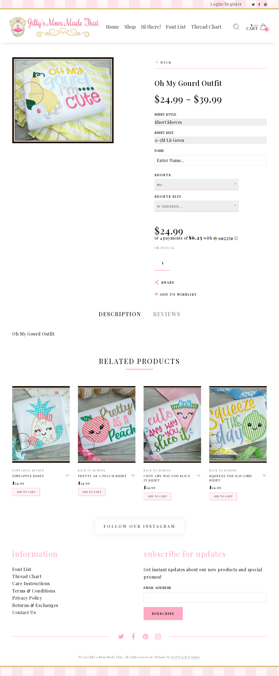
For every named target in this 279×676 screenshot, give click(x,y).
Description (120, 314)
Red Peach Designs (185, 657)
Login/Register (226, 4)
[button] (196, 238)
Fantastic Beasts (28, 470)
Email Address (157, 587)
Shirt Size (164, 132)
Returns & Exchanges (35, 605)
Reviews (167, 314)
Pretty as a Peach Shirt (102, 476)
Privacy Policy (27, 598)
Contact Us (24, 612)
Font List (21, 569)
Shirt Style (165, 114)
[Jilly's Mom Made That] (54, 26)
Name (159, 150)
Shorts (162, 175)
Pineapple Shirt (28, 476)
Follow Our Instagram (139, 526)
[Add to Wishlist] (67, 476)
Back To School (92, 470)
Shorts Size (168, 196)
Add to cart (26, 491)
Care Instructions (31, 583)
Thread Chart (26, 576)
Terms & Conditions (33, 591)
